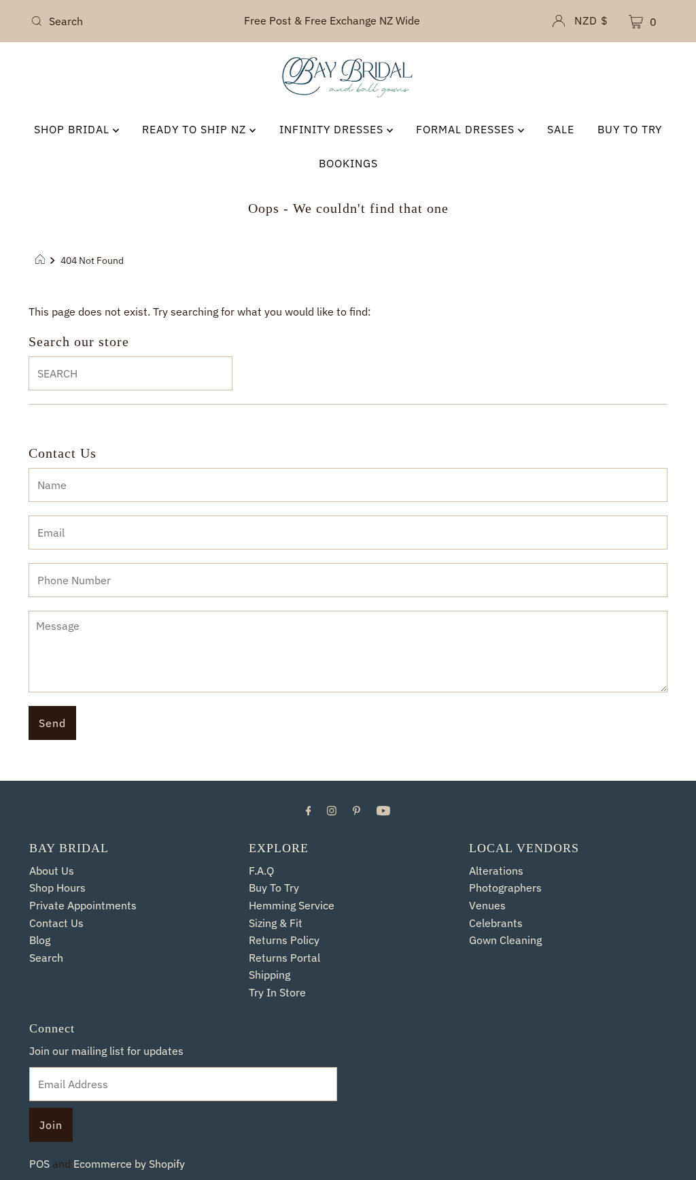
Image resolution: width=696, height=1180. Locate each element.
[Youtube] (383, 810)
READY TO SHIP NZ (192, 129)
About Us (52, 870)
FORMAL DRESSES (469, 129)
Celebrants (496, 923)
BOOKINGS (348, 163)
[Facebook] (308, 810)
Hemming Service (291, 905)
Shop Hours (58, 887)
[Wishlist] (604, 22)
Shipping (270, 974)
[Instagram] (331, 810)
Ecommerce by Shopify (130, 1163)
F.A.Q (261, 870)
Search (46, 957)
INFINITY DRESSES (332, 129)
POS (39, 1163)
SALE (564, 129)
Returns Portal (285, 957)
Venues (487, 905)
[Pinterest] (356, 810)
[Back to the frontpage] (41, 260)
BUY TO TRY (635, 129)
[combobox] (129, 21)
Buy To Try (275, 887)
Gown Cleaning (505, 940)
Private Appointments (83, 905)
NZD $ (566, 20)
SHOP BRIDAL (67, 129)
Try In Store (278, 992)
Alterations (496, 870)
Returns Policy (284, 940)
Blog (40, 940)
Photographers (506, 887)
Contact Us (56, 923)
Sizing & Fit (275, 923)
